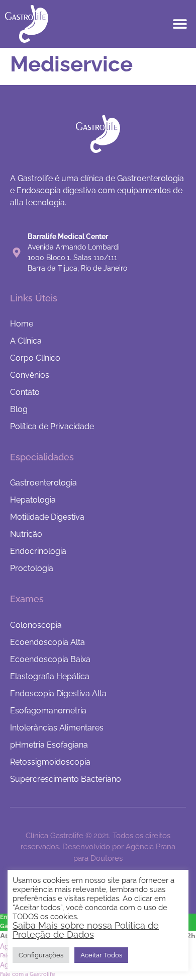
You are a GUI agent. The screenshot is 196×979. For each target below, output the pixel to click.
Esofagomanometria (48, 710)
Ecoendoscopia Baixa (50, 659)
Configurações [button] (41, 955)
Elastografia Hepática (49, 676)
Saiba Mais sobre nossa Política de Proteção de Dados (86, 930)
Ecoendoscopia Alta (47, 642)
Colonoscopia (36, 625)
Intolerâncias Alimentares (57, 727)
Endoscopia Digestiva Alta (58, 693)
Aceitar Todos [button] (101, 955)
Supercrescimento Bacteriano (65, 779)
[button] (179, 24)
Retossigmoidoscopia (50, 762)
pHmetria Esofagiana (49, 745)
